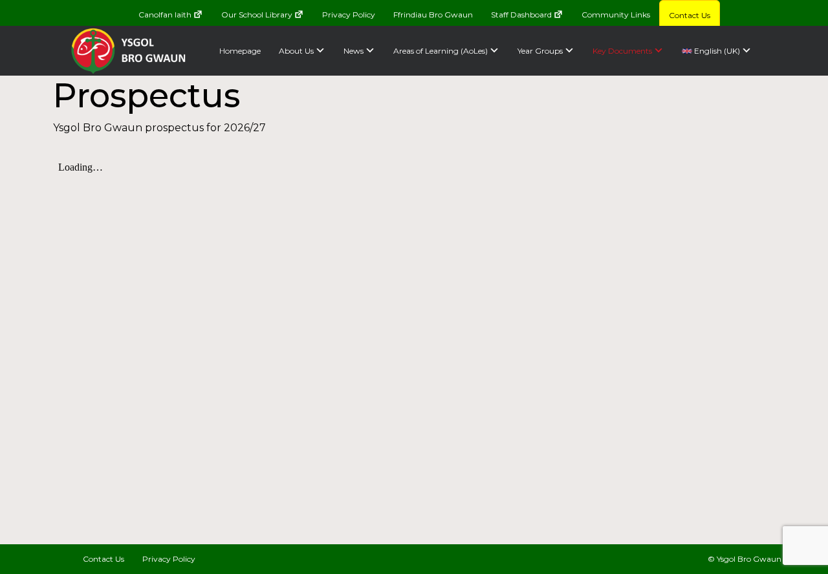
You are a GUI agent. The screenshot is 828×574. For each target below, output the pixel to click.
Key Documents (622, 51)
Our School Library (256, 14)
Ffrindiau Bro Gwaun (433, 14)
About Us (296, 51)
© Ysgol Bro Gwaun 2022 (755, 559)
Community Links (616, 14)
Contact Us (689, 15)
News (353, 51)
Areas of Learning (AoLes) (440, 51)
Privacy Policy (348, 14)
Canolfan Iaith (164, 14)
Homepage (240, 51)
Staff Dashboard (521, 14)
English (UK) (716, 51)
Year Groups (540, 51)
